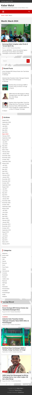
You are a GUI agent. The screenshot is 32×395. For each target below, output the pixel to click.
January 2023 (5, 153)
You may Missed (8, 302)
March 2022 (5, 173)
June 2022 (5, 167)
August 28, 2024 (6, 381)
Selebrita (4, 296)
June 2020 (5, 212)
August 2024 (5, 124)
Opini (3, 284)
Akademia (4, 253)
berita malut (5, 255)
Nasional (4, 281)
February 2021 (6, 197)
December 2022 (6, 155)
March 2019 (5, 242)
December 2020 (6, 200)
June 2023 (5, 144)
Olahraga (4, 283)
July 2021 (4, 189)
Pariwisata (5, 286)
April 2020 (4, 216)
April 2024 (4, 132)
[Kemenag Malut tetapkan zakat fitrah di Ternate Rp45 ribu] (16, 33)
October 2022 (5, 159)
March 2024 (5, 134)
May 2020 (4, 214)
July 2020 (4, 210)
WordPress (21, 392)
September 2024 (6, 122)
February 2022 (6, 175)
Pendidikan (5, 290)
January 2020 (5, 222)
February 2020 (6, 220)
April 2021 (4, 195)
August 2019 (5, 232)
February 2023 (6, 151)
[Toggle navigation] (3, 11)
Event (3, 265)
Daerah (5, 40)
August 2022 (5, 163)
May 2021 (4, 193)
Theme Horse (18, 390)
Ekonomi (4, 263)
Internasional (5, 271)
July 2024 (4, 126)
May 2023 (4, 146)
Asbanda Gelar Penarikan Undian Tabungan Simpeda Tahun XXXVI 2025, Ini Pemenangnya (15, 320)
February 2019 (6, 244)
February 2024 (6, 136)
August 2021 (5, 187)
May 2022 (4, 169)
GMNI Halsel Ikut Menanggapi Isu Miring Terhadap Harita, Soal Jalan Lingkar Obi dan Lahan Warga (15, 377)
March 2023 (5, 149)
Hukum (4, 269)
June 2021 (5, 191)
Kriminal (4, 277)
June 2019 (5, 236)
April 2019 (4, 240)
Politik (3, 294)
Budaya (4, 257)
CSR (3, 259)
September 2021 (6, 185)
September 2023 (6, 138)
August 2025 (5, 120)
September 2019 (6, 230)
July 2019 (4, 234)
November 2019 (6, 226)
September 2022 (6, 161)
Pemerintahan (5, 288)
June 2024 (5, 128)
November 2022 (6, 157)
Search (28, 61)
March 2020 (5, 218)
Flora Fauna (5, 267)
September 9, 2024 (7, 352)
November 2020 (6, 202)
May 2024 (4, 130)
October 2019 (5, 228)
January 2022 (5, 177)
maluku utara (5, 279)
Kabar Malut (7, 5)
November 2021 (6, 181)
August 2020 (5, 208)
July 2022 (4, 165)
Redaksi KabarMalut (16, 48)
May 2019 (4, 238)
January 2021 (5, 198)
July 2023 (4, 142)
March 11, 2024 (6, 48)
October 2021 (5, 183)
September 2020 (6, 206)
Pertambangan (6, 292)
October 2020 (5, 204)
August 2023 (5, 140)
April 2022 (4, 171)
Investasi (4, 273)
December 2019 (6, 224)
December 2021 (6, 179)
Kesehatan (5, 275)
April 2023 (4, 147)
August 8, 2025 (6, 311)
